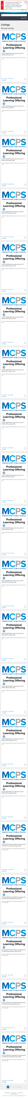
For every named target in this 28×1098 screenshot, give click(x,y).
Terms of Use (13, 1092)
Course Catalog (7, 1092)
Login (22, 9)
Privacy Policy (20, 1092)
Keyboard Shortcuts (14, 1093)
